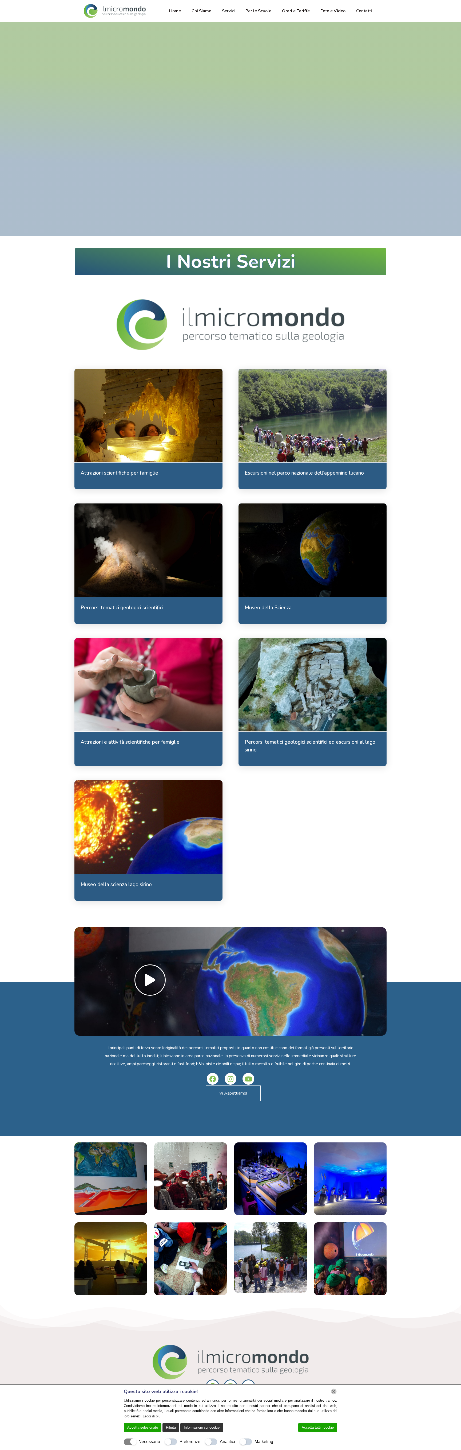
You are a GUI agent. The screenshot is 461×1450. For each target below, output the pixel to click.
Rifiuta (171, 1427)
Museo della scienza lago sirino (116, 884)
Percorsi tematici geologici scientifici (122, 607)
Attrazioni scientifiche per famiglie (119, 473)
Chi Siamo (201, 11)
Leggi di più (151, 1416)
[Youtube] (248, 1078)
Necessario (149, 1441)
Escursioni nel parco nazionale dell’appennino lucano (304, 473)
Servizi (228, 11)
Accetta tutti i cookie (318, 1427)
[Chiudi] (333, 1391)
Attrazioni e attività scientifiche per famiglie (130, 742)
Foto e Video (332, 11)
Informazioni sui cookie (202, 1427)
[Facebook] (212, 1078)
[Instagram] (230, 1078)
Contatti (364, 11)
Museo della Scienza (268, 607)
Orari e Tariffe (296, 11)
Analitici (227, 1441)
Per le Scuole (258, 11)
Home (175, 11)
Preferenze (190, 1441)
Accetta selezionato (142, 1427)
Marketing (264, 1441)
